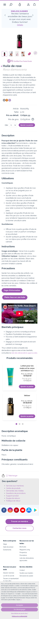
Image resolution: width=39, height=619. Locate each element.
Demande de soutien (26, 576)
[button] (6, 16)
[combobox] (13, 125)
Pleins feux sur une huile (14, 297)
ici (21, 599)
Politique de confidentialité (19, 616)
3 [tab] (23, 424)
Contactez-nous (19, 528)
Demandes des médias (15, 491)
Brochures (23, 547)
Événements (7, 550)
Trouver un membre (19, 521)
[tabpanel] (19, 392)
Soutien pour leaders (26, 573)
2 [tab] (20, 424)
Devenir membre (8, 573)
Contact (22, 570)
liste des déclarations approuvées (24, 353)
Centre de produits (13, 488)
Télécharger (12, 476)
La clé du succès (8, 576)
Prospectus (23, 552)
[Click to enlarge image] (19, 40)
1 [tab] (16, 424)
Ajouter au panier (26, 125)
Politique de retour (13, 501)
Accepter (19, 605)
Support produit (12, 496)
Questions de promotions (16, 493)
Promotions (23, 555)
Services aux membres (15, 486)
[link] (28, 5)
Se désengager (19, 609)
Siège (5, 544)
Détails (20, 25)
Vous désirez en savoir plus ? (19, 613)
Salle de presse (8, 547)
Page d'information (12, 290)
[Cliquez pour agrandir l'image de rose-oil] (35, 53)
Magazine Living (25, 549)
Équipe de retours (13, 498)
